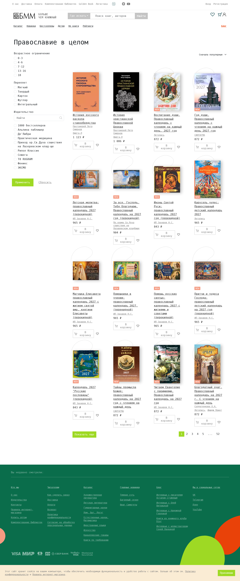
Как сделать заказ (58, 495)
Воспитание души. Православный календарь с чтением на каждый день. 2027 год (168, 122)
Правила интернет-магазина (48, 574)
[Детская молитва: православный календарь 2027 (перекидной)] (86, 179)
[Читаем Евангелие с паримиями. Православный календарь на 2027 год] (167, 364)
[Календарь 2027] (86, 364)
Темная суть (127, 495)
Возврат (51, 509)
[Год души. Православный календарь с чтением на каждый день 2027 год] (207, 91)
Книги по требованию (96, 540)
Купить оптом (19, 517)
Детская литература (95, 502)
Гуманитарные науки (95, 507)
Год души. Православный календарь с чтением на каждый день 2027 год (208, 122)
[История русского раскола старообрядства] (86, 91)
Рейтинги (88, 26)
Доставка (26, 4)
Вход (208, 4)
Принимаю (226, 572)
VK (194, 495)
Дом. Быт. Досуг (93, 512)
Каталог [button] (88, 487)
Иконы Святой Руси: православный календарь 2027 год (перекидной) (167, 210)
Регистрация (220, 4)
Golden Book (86, 4)
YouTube (197, 509)
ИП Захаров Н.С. (82, 218)
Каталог (18, 26)
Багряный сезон (129, 499)
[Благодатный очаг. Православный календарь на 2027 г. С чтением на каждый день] (207, 364)
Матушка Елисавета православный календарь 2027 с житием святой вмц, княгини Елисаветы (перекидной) (87, 305)
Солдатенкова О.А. (205, 406)
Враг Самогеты (128, 504)
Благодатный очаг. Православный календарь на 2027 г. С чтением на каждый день (208, 395)
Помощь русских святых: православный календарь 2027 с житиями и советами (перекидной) (167, 305)
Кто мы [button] (15, 487)
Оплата (38, 4)
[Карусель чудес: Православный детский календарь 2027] (207, 179)
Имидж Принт (215, 410)
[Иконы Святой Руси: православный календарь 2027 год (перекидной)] (167, 179)
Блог (223, 26)
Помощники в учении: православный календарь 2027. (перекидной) (125, 301)
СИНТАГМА (199, 135)
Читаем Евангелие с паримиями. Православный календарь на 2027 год (168, 395)
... (210, 434)
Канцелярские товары (96, 535)
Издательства (19, 499)
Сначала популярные (211, 54)
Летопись (159, 135)
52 (218, 434)
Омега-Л (77, 133)
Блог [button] (159, 487)
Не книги (73, 26)
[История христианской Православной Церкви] (126, 91)
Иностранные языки (95, 525)
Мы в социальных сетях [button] (206, 487)
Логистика (102, 4)
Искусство (89, 530)
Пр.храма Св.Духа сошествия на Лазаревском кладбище (126, 225)
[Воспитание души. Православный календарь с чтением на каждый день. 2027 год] (167, 92)
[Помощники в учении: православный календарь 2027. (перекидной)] (126, 270)
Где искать (78, 15)
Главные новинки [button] (130, 487)
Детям (61, 26)
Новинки (31, 26)
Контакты (16, 504)
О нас (15, 4)
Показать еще (84, 434)
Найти (141, 16)
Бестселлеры (47, 26)
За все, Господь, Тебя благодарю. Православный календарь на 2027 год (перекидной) (127, 210)
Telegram (198, 499)
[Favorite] (97, 145)
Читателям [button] (53, 487)
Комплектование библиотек (60, 4)
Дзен (195, 504)
